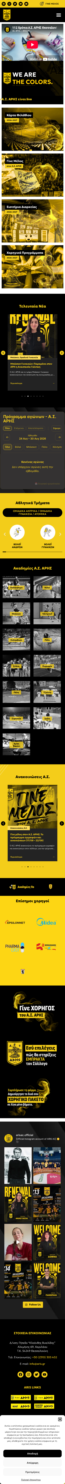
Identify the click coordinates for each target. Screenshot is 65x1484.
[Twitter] (15, 4)
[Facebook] (4, 4)
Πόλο (47, 640)
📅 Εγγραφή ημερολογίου (47, 483)
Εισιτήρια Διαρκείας (22, 207)
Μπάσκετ (14, 357)
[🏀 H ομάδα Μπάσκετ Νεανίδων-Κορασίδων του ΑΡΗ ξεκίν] (47, 1165)
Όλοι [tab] (7, 428)
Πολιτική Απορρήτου (31, 1479)
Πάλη (16, 692)
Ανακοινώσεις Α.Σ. (18, 828)
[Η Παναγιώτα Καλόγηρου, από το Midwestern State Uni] (18, 1242)
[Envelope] (26, 4)
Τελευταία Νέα (32, 306)
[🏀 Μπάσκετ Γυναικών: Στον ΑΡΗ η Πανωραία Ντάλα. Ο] (47, 1280)
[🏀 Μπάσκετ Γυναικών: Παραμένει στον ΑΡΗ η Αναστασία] (18, 1204)
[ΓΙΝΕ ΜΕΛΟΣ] (42, 4)
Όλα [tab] (7, 447)
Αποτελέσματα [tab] (35, 428)
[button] (60, 1419)
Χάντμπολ (47, 614)
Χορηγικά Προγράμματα (25, 253)
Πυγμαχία (47, 666)
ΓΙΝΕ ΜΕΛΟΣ (52, 3)
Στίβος (16, 666)
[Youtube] (21, 4)
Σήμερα (56, 428)
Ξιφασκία (16, 718)
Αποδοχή (32, 1453)
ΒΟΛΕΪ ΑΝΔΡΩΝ (17, 546)
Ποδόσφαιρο (16, 587)
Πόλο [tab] (44, 447)
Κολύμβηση (16, 640)
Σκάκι (47, 718)
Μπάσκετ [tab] (31, 447)
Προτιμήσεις (32, 1472)
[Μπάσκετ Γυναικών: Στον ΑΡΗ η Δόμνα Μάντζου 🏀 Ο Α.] (47, 1242)
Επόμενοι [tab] (19, 428)
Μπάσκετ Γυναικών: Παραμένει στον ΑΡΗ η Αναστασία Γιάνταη (31, 365)
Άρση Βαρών (16, 744)
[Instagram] (9, 4)
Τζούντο (47, 692)
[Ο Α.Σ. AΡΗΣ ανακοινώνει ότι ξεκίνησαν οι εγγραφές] (18, 1280)
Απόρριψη (32, 1462)
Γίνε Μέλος (15, 161)
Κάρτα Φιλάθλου (19, 115)
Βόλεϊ (47, 587)
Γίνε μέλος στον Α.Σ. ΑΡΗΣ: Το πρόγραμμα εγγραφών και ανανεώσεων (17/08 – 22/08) (27, 837)
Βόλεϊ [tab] (18, 447)
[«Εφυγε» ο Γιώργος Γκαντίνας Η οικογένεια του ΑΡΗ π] (18, 1165)
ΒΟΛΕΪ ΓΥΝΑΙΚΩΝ (48, 546)
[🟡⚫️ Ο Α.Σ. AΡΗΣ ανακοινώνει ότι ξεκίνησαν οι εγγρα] (47, 1204)
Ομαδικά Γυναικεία (29, 357)
